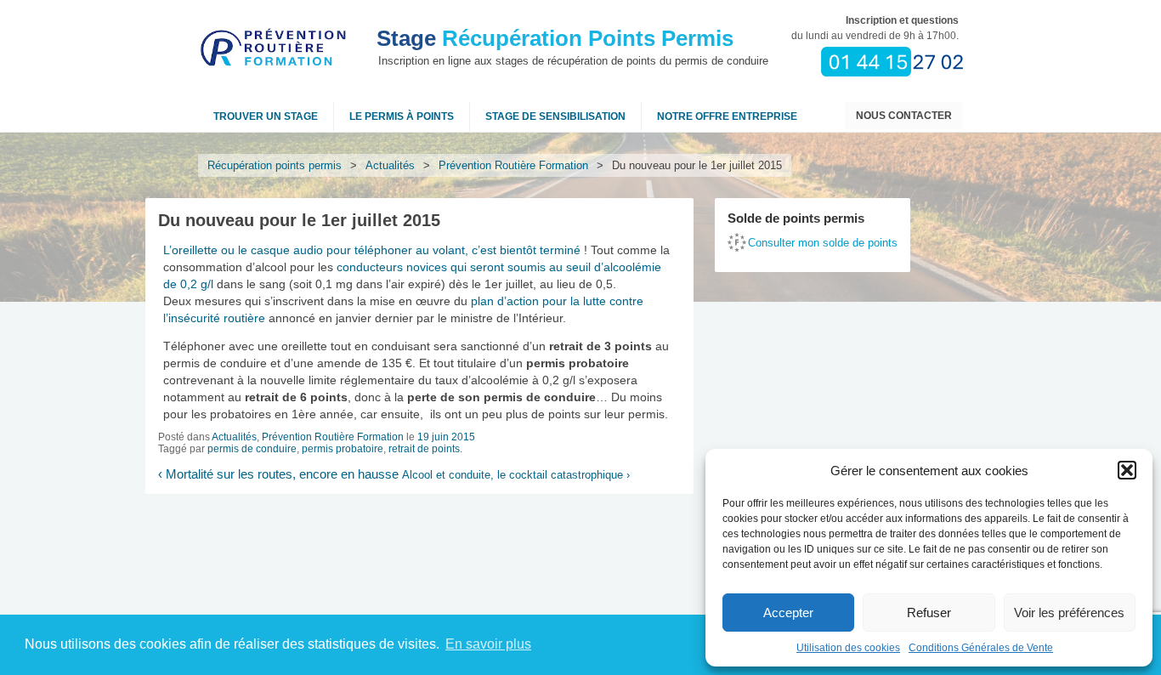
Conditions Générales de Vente (981, 648)
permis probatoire (342, 449)
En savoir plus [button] (488, 644)
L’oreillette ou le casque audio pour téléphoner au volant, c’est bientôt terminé (371, 250)
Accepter (788, 612)
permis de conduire (252, 449)
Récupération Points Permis (555, 38)
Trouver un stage (265, 116)
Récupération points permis (274, 165)
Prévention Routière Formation (513, 165)
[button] (1127, 470)
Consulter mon (823, 242)
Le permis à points (401, 116)
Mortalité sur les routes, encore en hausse (278, 474)
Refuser (929, 612)
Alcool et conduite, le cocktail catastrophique (516, 474)
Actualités (390, 165)
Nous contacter (904, 116)
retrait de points (424, 449)
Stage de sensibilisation (555, 116)
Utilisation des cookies (848, 648)
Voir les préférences (1069, 612)
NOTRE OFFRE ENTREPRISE (727, 116)
